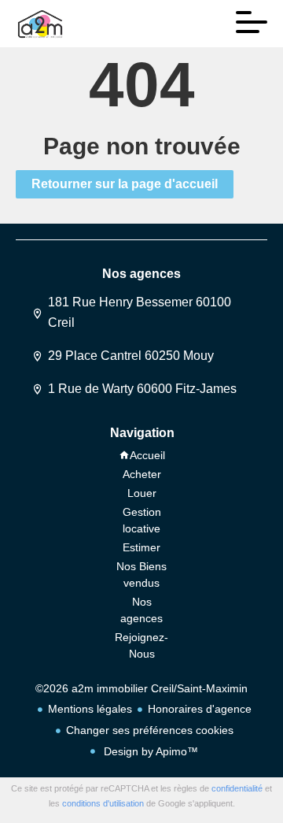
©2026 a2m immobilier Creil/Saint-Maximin (141, 688)
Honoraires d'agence (200, 709)
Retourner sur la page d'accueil (124, 184)
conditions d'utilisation (103, 803)
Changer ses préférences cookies (149, 730)
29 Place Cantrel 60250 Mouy (131, 355)
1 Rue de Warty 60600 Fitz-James (142, 388)
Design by (149, 751)
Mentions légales (90, 709)
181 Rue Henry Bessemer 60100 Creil (139, 312)
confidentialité (237, 788)
